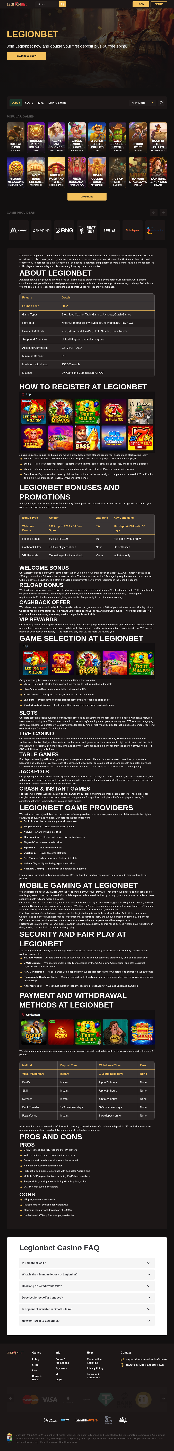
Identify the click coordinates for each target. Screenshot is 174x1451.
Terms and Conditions (93, 1376)
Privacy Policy (95, 1368)
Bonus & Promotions (62, 1361)
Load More (87, 197)
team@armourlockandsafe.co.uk (145, 1364)
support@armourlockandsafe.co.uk (146, 1359)
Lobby (16, 102)
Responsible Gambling (94, 1361)
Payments (61, 1368)
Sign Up (159, 4)
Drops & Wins (57, 102)
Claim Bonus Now (26, 56)
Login (141, 4)
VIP (57, 1374)
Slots (29, 102)
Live (41, 102)
